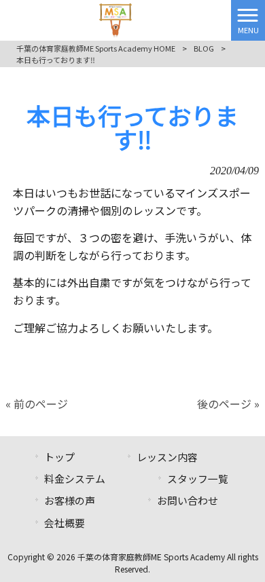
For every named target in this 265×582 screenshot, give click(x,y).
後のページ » (228, 403)
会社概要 (64, 523)
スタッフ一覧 (197, 478)
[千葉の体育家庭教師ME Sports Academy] (115, 18)
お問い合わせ (187, 500)
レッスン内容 (167, 457)
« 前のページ (36, 403)
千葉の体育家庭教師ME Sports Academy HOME (95, 48)
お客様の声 (69, 500)
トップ (59, 457)
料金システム (74, 478)
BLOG (204, 48)
